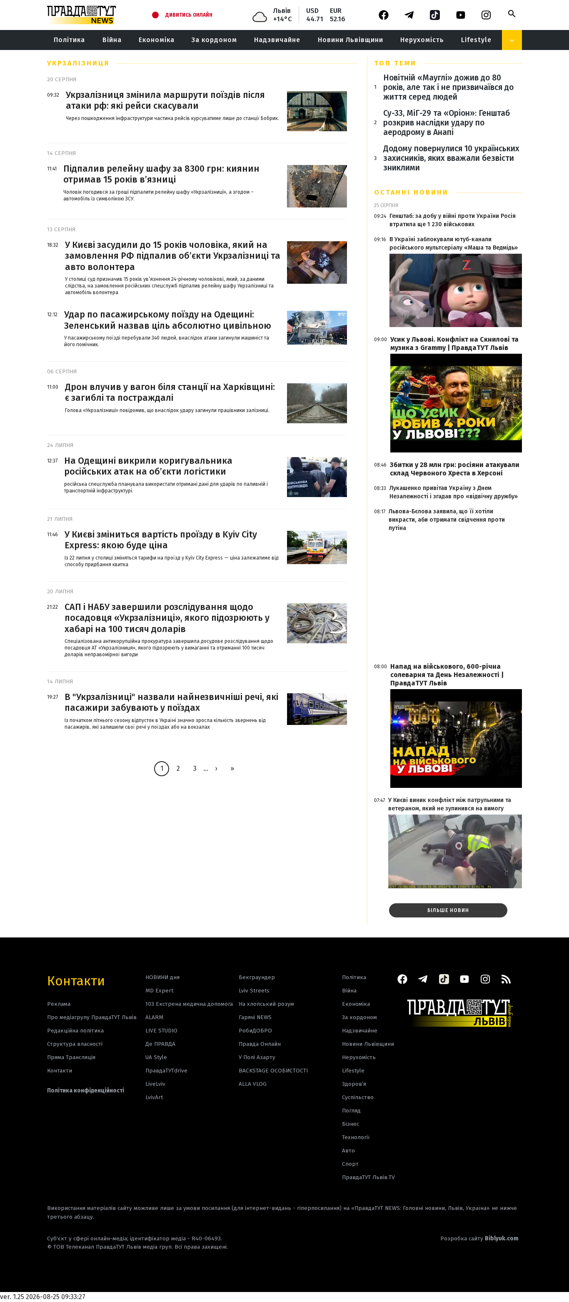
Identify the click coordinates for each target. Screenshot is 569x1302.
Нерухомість (422, 40)
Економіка (157, 40)
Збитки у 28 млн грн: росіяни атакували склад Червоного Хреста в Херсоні (454, 469)
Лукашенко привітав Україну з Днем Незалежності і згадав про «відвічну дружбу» (453, 492)
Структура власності (74, 1043)
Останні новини (411, 192)
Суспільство (358, 1097)
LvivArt (154, 1097)
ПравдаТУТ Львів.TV (368, 1177)
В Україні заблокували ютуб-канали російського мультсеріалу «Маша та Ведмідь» (453, 243)
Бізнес (350, 1123)
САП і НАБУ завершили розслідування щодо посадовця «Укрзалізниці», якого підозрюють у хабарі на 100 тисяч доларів (167, 618)
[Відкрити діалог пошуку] (512, 14)
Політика (69, 40)
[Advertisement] (448, 597)
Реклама (58, 1003)
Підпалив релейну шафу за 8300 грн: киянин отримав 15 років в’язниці (161, 174)
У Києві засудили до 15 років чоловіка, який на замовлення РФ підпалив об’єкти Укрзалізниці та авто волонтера (172, 256)
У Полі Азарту (257, 1057)
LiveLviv (155, 1083)
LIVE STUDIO (161, 1030)
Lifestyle (476, 40)
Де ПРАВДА (160, 1043)
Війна (112, 40)
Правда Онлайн (260, 1043)
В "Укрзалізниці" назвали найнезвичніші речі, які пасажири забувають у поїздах (171, 702)
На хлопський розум (266, 1003)
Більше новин (448, 910)
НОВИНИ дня (162, 977)
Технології (355, 1137)
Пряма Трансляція (71, 1057)
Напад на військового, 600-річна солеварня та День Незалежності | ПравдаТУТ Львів (447, 674)
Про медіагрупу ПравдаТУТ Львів (92, 1017)
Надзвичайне (277, 40)
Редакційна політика (75, 1030)
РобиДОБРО (255, 1030)
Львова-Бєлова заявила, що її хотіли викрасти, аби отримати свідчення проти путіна (447, 520)
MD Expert (159, 990)
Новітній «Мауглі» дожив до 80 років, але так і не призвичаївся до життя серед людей (448, 87)
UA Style (156, 1057)
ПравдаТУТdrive (166, 1070)
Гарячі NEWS (255, 1017)
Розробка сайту (479, 1238)
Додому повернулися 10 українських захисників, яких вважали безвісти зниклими (451, 158)
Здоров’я (354, 1083)
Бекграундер (257, 977)
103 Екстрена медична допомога (189, 1003)
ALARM (154, 1017)
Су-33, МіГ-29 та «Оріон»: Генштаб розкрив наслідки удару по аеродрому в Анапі (446, 122)
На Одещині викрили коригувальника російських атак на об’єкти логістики (148, 466)
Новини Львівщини (350, 40)
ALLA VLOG (253, 1083)
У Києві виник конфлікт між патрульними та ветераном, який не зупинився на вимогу (449, 804)
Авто (348, 1150)
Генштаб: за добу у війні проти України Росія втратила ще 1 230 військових (452, 220)
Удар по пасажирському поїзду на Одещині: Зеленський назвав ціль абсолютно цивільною (167, 320)
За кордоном (214, 40)
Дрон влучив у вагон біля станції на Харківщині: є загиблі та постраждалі (170, 392)
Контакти (76, 980)
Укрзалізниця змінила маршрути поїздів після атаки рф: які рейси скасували (165, 100)
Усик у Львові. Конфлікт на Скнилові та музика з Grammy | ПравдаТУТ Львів (454, 343)
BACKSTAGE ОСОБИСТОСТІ (273, 1070)
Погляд (351, 1110)
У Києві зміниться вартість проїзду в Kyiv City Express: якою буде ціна (161, 540)
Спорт (350, 1163)
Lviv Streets (254, 990)
